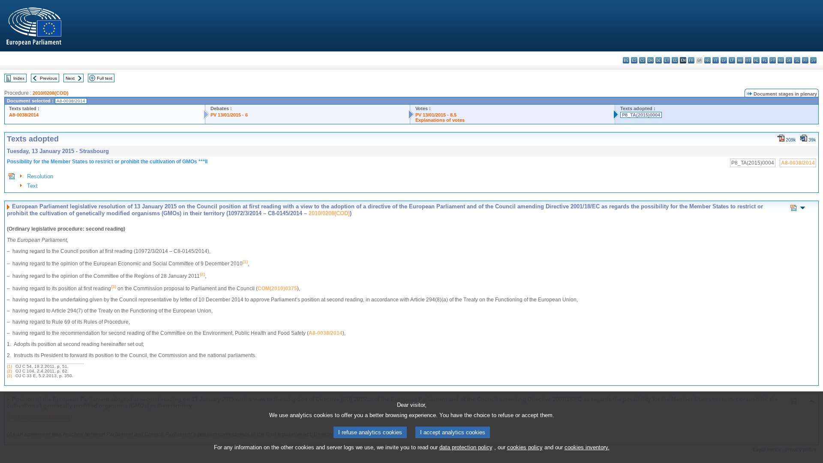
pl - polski (764, 60)
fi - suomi (805, 60)
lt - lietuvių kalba (732, 60)
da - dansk (650, 60)
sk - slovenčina (789, 60)
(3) (9, 375)
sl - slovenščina (797, 60)
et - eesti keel (667, 60)
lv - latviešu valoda (724, 60)
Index (18, 78)
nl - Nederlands (756, 60)
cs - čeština (642, 60)
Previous (48, 78)
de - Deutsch (658, 60)
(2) (9, 371)
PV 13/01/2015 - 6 (229, 114)
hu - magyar (740, 60)
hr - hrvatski (707, 60)
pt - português (772, 60)
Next (70, 78)
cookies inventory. (587, 447)
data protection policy (466, 447)
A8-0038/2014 (24, 114)
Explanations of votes (440, 120)
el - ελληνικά (675, 60)
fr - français (691, 60)
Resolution (40, 176)
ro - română (781, 60)
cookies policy (525, 447)
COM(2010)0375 (277, 289)
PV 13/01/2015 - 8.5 (436, 114)
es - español (634, 60)
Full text (104, 78)
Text (32, 186)
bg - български (626, 60)
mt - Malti (748, 60)
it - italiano (715, 60)
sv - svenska (813, 60)
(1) (9, 366)
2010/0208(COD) (51, 93)
